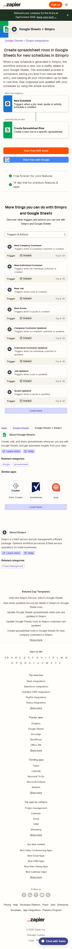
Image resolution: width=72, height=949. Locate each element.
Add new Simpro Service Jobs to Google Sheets (36, 597)
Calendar (36, 813)
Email (36, 818)
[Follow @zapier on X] (36, 895)
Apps (4, 427)
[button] (36, 160)
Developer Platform (30, 904)
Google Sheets (21, 427)
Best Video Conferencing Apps (36, 850)
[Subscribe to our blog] (48, 895)
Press (45, 904)
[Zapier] (12, 4)
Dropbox (36, 723)
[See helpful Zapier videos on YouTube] (42, 895)
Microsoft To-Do (36, 776)
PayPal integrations (36, 697)
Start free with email (36, 150)
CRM (36, 824)
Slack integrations (36, 681)
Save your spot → (47, 17)
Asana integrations (36, 702)
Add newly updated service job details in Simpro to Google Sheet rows (36, 605)
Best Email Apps (36, 855)
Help (30, 451)
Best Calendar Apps (36, 871)
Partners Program (52, 910)
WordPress (36, 739)
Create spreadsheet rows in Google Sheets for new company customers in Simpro (36, 632)
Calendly (36, 771)
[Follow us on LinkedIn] (30, 895)
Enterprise (62, 904)
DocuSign (36, 734)
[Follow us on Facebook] (24, 895)
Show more (36, 708)
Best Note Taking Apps (36, 866)
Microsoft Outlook (36, 781)
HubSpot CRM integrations (36, 692)
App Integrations (32, 910)
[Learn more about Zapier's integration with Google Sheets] (4, 435)
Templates (15, 910)
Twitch (36, 765)
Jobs (52, 904)
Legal (31, 940)
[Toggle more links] (36, 640)
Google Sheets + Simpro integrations (27, 40)
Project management (36, 808)
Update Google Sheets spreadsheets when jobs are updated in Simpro (36, 614)
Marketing (36, 829)
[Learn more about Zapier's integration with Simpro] (70, 578)
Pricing (7, 904)
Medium (36, 787)
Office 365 (36, 745)
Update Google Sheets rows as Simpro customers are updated (36, 623)
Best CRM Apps (36, 861)
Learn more (13, 451)
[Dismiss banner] (67, 15)
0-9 (6, 657)
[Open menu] (66, 5)
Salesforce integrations (36, 686)
